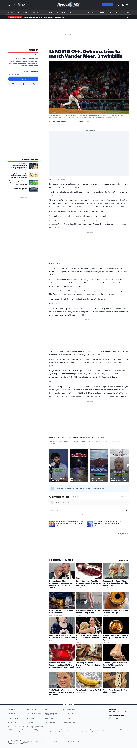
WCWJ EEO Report (50, 718)
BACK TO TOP (68, 704)
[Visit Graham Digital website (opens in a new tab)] (24, 742)
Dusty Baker (26, 61)
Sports (49, 12)
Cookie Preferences (69, 722)
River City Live (76, 12)
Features (61, 12)
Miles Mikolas (29, 65)
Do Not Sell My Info (32, 722)
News (10, 12)
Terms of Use (67, 718)
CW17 (126, 12)
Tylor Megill (34, 61)
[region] (89, 515)
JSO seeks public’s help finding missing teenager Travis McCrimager (44, 17)
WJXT (118, 12)
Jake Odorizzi (13, 63)
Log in (121, 496)
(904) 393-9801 (37, 727)
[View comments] (33, 83)
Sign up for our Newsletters (30, 71)
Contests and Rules (69, 709)
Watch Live (23, 12)
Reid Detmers (16, 61)
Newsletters (105, 12)
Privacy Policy (12, 722)
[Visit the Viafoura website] (124, 534)
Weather (37, 12)
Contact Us (11, 713)
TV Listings (11, 709)
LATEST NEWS (30, 160)
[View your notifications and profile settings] (127, 510)
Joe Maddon (31, 63)
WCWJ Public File (32, 718)
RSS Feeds (48, 709)
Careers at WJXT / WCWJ (34, 713)
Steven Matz (22, 63)
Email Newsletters (32, 709)
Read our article (64, 732)
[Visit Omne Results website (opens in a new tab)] (119, 720)
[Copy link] (23, 83)
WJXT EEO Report (13, 718)
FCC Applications (50, 722)
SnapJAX (90, 12)
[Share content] (13, 83)
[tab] (54, 510)
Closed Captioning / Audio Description (51, 713)
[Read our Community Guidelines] (52, 488)
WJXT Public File (68, 713)
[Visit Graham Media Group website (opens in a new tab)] (13, 742)
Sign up (125, 496)
